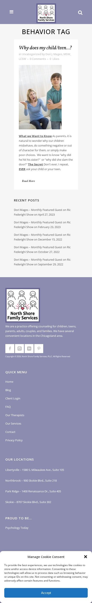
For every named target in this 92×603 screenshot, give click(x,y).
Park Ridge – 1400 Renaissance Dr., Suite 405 (33, 491)
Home (9, 382)
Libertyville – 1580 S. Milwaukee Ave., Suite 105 (34, 470)
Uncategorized (31, 54)
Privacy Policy (14, 440)
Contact (10, 432)
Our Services (13, 423)
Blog (8, 390)
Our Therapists (14, 415)
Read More (28, 181)
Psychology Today (16, 528)
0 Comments (38, 59)
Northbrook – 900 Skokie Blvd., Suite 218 (31, 480)
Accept (46, 593)
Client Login (12, 398)
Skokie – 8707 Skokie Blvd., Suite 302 (28, 502)
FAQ (8, 407)
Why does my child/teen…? (45, 48)
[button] (85, 557)
